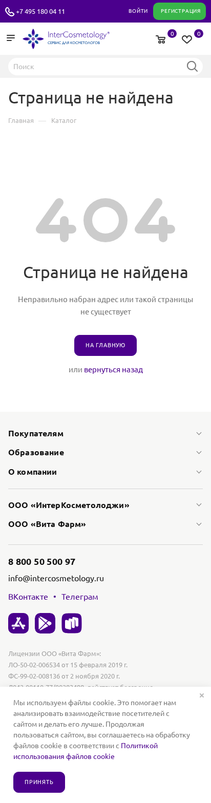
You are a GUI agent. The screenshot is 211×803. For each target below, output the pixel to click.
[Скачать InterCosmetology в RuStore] (71, 623)
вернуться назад (113, 369)
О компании (32, 471)
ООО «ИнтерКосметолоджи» (69, 505)
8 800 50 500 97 (41, 561)
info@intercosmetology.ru (56, 578)
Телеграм (79, 596)
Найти (192, 66)
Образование (36, 452)
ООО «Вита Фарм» (47, 524)
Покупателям (36, 433)
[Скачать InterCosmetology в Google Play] (45, 623)
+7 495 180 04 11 (40, 11)
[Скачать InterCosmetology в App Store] (18, 623)
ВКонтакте (28, 596)
